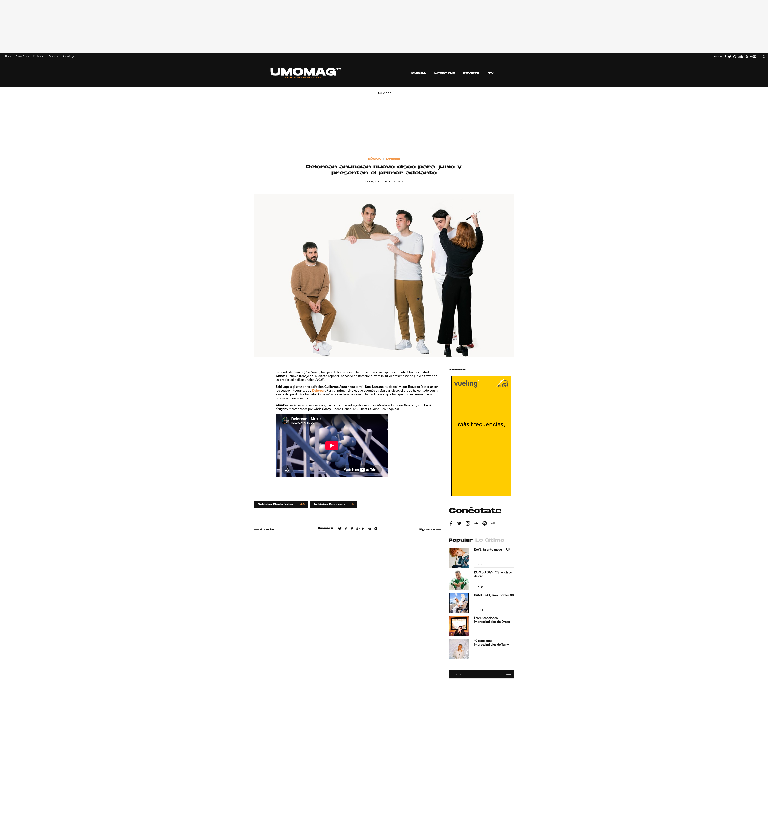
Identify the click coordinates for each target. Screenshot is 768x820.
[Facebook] (725, 56)
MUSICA (418, 73)
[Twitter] (729, 56)
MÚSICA (374, 159)
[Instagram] (734, 56)
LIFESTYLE (444, 73)
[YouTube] (753, 56)
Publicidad (38, 56)
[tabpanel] (481, 603)
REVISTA (471, 73)
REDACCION (396, 181)
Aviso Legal (69, 56)
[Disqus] (347, 592)
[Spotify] (747, 56)
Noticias (393, 159)
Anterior (267, 529)
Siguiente (427, 529)
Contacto (54, 56)
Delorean (318, 390)
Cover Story (22, 56)
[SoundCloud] (740, 56)
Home (8, 56)
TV (491, 73)
